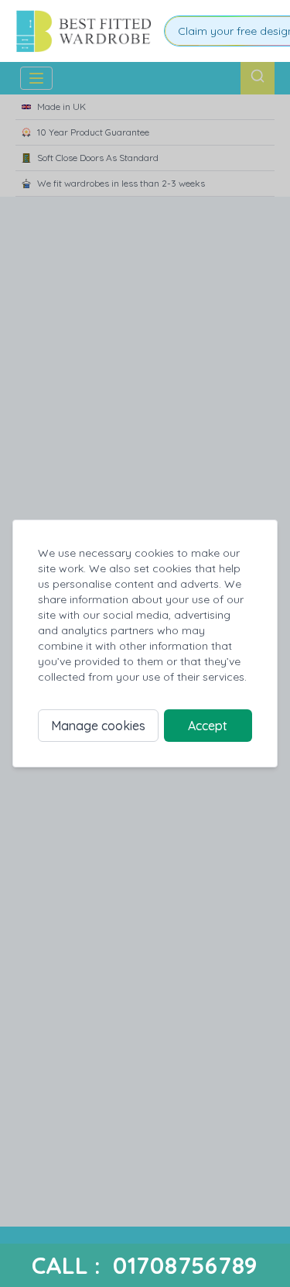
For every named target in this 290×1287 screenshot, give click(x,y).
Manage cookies (98, 725)
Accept (207, 725)
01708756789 (185, 1265)
